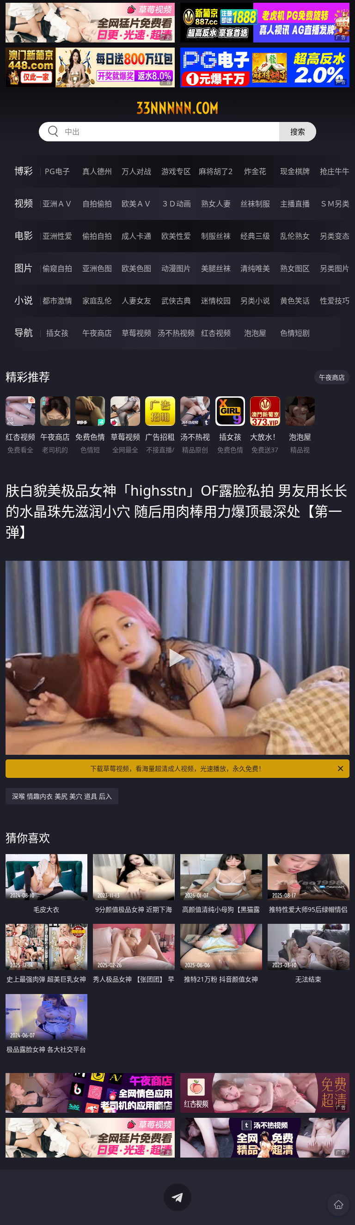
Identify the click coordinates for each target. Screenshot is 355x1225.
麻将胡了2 (216, 171)
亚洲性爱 (57, 236)
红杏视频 (216, 333)
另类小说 (255, 301)
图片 (23, 268)
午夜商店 (97, 333)
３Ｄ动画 (176, 204)
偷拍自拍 (97, 236)
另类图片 (334, 268)
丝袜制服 (255, 204)
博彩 (23, 171)
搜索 (297, 132)
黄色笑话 (295, 301)
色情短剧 (295, 333)
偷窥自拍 (57, 268)
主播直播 (295, 204)
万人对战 (136, 171)
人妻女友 (136, 301)
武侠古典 (176, 301)
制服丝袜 (216, 236)
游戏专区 (176, 171)
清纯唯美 (255, 268)
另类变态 (334, 236)
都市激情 (57, 301)
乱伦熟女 (295, 236)
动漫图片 (176, 268)
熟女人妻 (216, 204)
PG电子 (57, 171)
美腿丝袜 (216, 268)
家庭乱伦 (97, 301)
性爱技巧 (334, 301)
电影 (23, 236)
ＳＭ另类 (334, 204)
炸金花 (255, 171)
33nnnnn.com (177, 108)
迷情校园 (216, 301)
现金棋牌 (295, 171)
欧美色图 (136, 268)
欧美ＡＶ (136, 204)
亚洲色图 (97, 268)
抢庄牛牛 (334, 171)
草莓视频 (136, 333)
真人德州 (97, 171)
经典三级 (255, 236)
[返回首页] (338, 1205)
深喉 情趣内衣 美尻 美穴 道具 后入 (62, 796)
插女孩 (57, 333)
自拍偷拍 (97, 204)
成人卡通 (136, 236)
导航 (23, 333)
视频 (23, 203)
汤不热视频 (176, 333)
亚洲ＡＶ (57, 204)
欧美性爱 (176, 236)
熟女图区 (295, 268)
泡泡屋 (255, 333)
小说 (23, 300)
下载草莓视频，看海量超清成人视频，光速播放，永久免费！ (177, 768)
